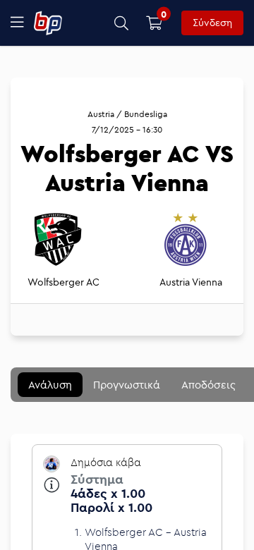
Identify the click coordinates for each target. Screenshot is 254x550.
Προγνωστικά (126, 384)
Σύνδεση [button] (212, 22)
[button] (122, 23)
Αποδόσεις (208, 384)
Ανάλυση (50, 384)
